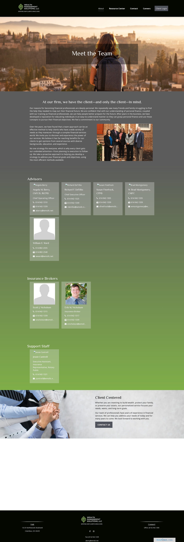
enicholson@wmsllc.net (76, 324)
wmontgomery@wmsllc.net (140, 206)
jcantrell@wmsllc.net (45, 378)
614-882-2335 (41, 248)
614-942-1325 (73, 198)
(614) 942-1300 (154, 528)
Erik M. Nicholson (74, 307)
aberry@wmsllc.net (44, 210)
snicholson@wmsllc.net (45, 319)
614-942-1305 (105, 198)
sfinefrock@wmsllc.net (108, 206)
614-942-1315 (41, 311)
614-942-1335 (137, 198)
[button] (101, 8)
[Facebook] (89, 531)
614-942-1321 (41, 374)
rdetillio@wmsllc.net (76, 207)
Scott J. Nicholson (42, 307)
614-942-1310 (41, 202)
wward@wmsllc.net (44, 256)
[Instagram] (93, 531)
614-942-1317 (73, 315)
